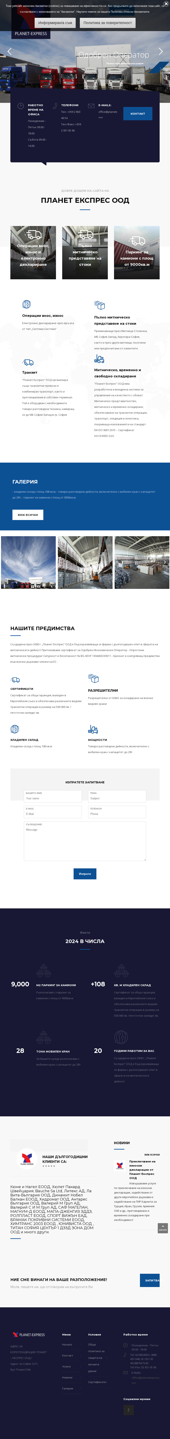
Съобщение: (34, 824)
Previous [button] (5, 561)
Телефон (96, 808)
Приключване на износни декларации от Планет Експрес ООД (142, 1170)
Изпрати (85, 873)
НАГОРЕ (163, 1230)
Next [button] (164, 561)
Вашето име (34, 793)
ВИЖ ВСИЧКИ (152, 1154)
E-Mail (30, 808)
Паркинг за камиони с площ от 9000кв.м (136, 258)
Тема (93, 793)
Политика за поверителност (108, 23)
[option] (28, 561)
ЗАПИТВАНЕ (152, 1280)
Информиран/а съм (55, 23)
